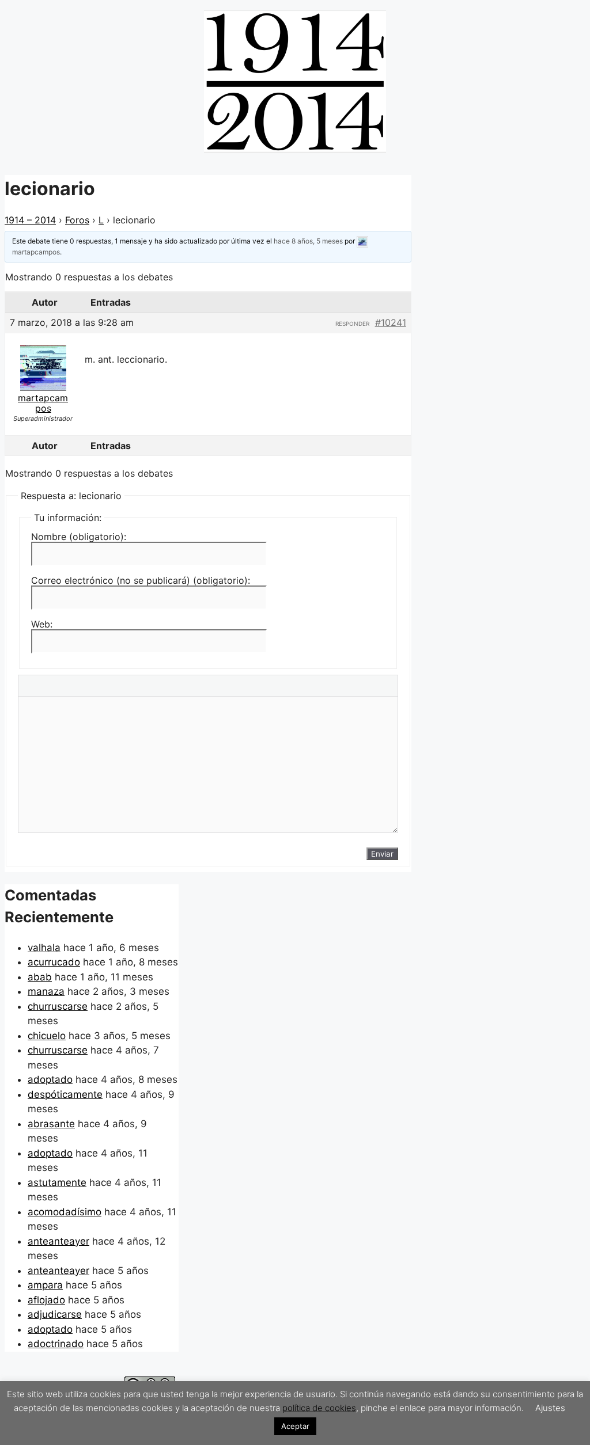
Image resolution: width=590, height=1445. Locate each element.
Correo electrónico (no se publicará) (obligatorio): (140, 580)
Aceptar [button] (295, 1426)
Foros (77, 220)
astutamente (57, 1182)
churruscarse (58, 1006)
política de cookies (319, 1407)
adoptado (50, 1079)
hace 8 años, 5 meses (308, 241)
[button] (489, 28)
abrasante (51, 1124)
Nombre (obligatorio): (78, 536)
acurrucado (54, 962)
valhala (44, 947)
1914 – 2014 (30, 220)
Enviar (382, 853)
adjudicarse (55, 1314)
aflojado (46, 1300)
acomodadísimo (64, 1212)
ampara (45, 1285)
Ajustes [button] (550, 1407)
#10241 (390, 322)
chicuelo (47, 1035)
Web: (41, 624)
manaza (46, 991)
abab (40, 977)
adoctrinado (56, 1343)
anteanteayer (58, 1241)
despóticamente (65, 1094)
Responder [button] (352, 323)
